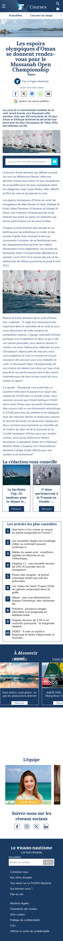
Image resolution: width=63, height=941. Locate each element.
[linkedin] (46, 826)
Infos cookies (17, 914)
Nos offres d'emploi (21, 877)
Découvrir (19, 703)
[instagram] (26, 826)
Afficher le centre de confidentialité (30, 931)
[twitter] (36, 826)
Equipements (19, 659)
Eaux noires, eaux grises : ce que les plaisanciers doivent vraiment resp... (19, 696)
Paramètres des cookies (23, 909)
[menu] (3, 6)
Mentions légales (19, 903)
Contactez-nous (19, 872)
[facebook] (17, 826)
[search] (57, 3)
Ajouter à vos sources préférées (34, 101)
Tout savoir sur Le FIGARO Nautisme (30, 883)
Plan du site (16, 894)
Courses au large (41, 15)
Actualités (16, 15)
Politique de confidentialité (25, 920)
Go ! (48, 862)
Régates (31, 74)
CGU (12, 925)
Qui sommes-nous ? (21, 888)
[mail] (57, 8)
